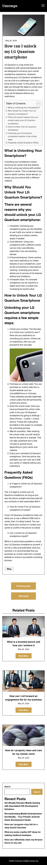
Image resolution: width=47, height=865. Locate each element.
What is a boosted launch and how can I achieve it (23, 643)
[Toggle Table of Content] (37, 103)
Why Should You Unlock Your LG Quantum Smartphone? (22, 112)
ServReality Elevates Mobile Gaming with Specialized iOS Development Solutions (22, 806)
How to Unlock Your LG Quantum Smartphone (22, 128)
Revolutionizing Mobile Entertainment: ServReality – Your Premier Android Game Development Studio (23, 816)
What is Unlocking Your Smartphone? (24, 107)
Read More (23, 655)
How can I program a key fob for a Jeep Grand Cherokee (21, 826)
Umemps (9, 6)
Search (7, 786)
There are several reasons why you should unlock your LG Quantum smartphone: (23, 120)
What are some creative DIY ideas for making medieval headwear (22, 833)
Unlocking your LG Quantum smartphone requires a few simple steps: (22, 136)
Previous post (23, 585)
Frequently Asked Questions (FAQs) (23, 142)
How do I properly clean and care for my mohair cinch (23, 752)
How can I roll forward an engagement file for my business (23, 697)
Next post (23, 595)
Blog (9, 569)
